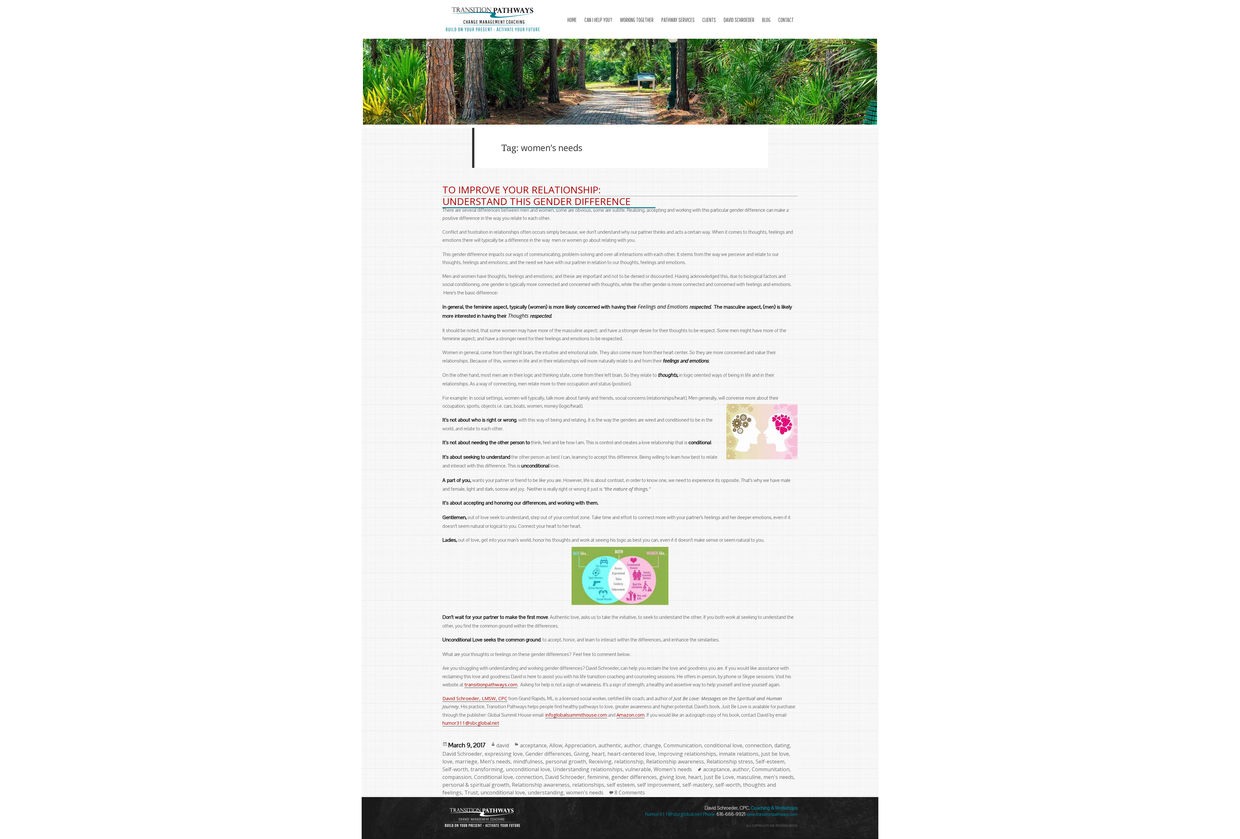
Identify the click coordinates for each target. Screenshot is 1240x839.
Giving (581, 753)
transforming (486, 769)
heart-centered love (631, 753)
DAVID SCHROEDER (739, 19)
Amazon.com (630, 714)
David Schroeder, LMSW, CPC (474, 698)
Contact (786, 19)
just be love (775, 753)
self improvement (658, 784)
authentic (609, 745)
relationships (588, 784)
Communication (683, 745)
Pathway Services (678, 19)
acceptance (533, 745)
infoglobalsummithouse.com (576, 714)
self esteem (621, 784)
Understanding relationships (588, 769)
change (652, 745)
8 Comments (630, 792)
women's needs (585, 792)
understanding (545, 792)
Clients (709, 19)
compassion (456, 777)
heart (598, 753)
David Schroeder (462, 753)
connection (758, 745)
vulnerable (638, 769)
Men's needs (495, 761)
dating (782, 745)
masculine (749, 777)
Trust (471, 792)
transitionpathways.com (490, 684)
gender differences (634, 777)
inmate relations (739, 753)
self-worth (727, 784)
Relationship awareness (675, 761)
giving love (672, 777)
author (632, 745)
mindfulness (528, 761)
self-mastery (697, 784)
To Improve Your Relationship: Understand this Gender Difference (536, 195)
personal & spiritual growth (475, 784)
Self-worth (455, 769)
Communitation (771, 769)
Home (572, 19)
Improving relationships (687, 753)
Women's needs (673, 769)
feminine (598, 777)
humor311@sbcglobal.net (470, 723)
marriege (466, 761)
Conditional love (493, 777)
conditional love (723, 745)
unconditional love (528, 769)
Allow (555, 745)
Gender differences (548, 753)
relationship (629, 761)
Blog (766, 19)
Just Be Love (719, 777)
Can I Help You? (598, 19)
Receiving (600, 761)
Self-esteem (770, 761)
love (447, 761)
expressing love (504, 753)
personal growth (565, 761)
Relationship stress (730, 761)
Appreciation (580, 745)
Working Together (637, 19)
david (502, 745)
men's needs (778, 777)
